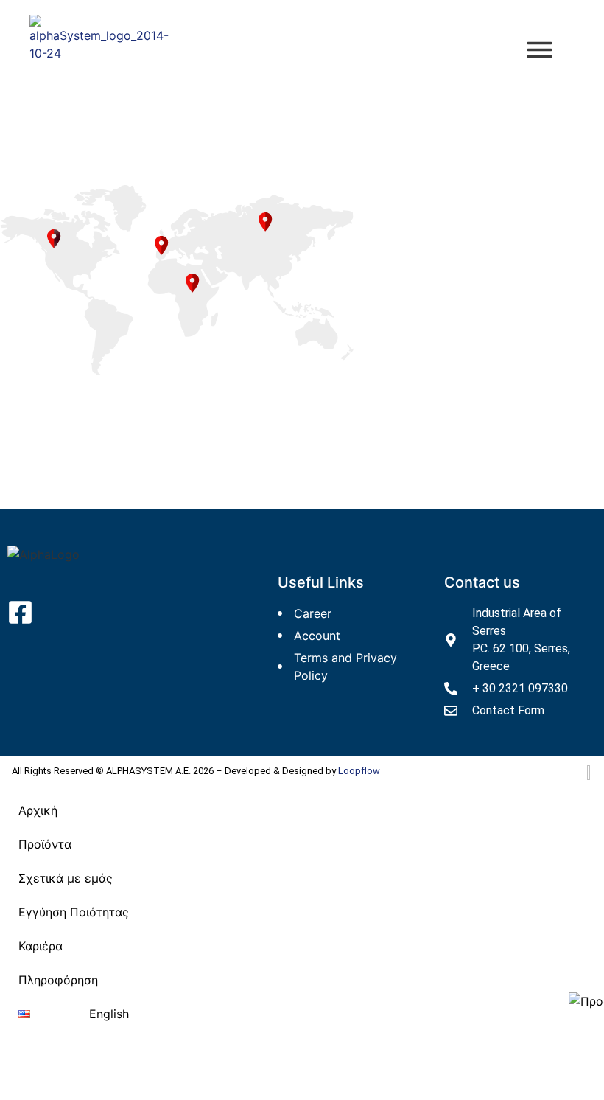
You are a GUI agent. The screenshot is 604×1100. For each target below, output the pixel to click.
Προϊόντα (44, 844)
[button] (73, 844)
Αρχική (37, 810)
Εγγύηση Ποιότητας (73, 912)
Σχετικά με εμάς (65, 878)
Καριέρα (40, 946)
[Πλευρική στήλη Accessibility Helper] (586, 1001)
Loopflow (359, 770)
